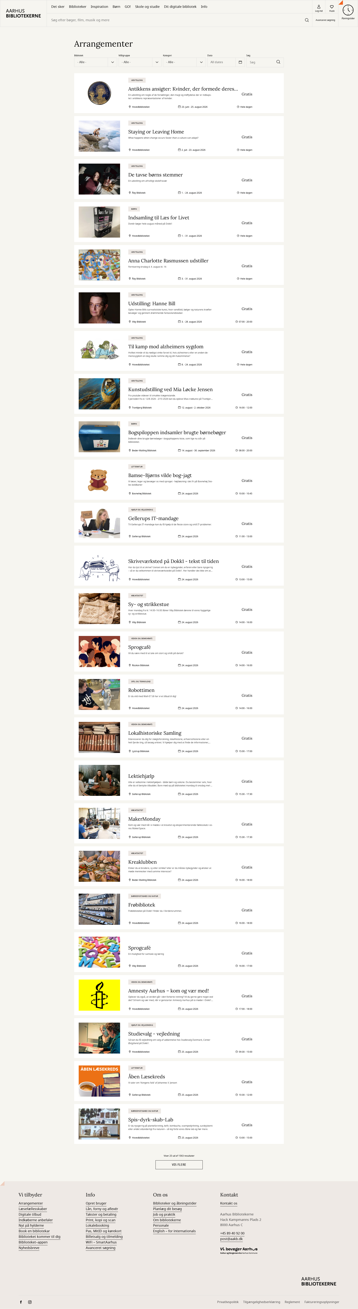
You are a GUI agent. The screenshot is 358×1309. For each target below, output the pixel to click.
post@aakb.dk (231, 1239)
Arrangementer (31, 1203)
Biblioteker (77, 6)
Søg (248, 55)
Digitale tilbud (30, 1214)
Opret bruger (96, 1203)
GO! (128, 6)
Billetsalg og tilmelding (104, 1236)
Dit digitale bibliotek (180, 6)
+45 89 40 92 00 (232, 1233)
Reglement (292, 1302)
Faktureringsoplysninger (321, 1302)
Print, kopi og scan (100, 1220)
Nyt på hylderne (31, 1225)
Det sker (58, 6)
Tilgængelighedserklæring (261, 1302)
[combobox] (179, 20)
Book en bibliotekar (34, 1231)
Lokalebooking (97, 1225)
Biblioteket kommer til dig (39, 1236)
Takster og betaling (101, 1214)
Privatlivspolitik (228, 1302)
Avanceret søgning (325, 20)
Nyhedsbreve (29, 1247)
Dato (209, 55)
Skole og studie (147, 6)
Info (204, 6)
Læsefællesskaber (33, 1209)
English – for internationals (174, 1231)
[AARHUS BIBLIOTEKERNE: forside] (23, 13)
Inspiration (99, 6)
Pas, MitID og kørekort (104, 1231)
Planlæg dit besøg (167, 1209)
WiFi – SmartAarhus (101, 1242)
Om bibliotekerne (167, 1220)
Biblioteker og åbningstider (175, 1203)
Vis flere (179, 1165)
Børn (116, 6)
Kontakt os (228, 1203)
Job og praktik (164, 1214)
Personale (161, 1225)
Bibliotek (78, 55)
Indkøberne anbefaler (36, 1220)
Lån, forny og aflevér (102, 1209)
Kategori (167, 55)
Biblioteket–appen (33, 1242)
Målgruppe (124, 55)
